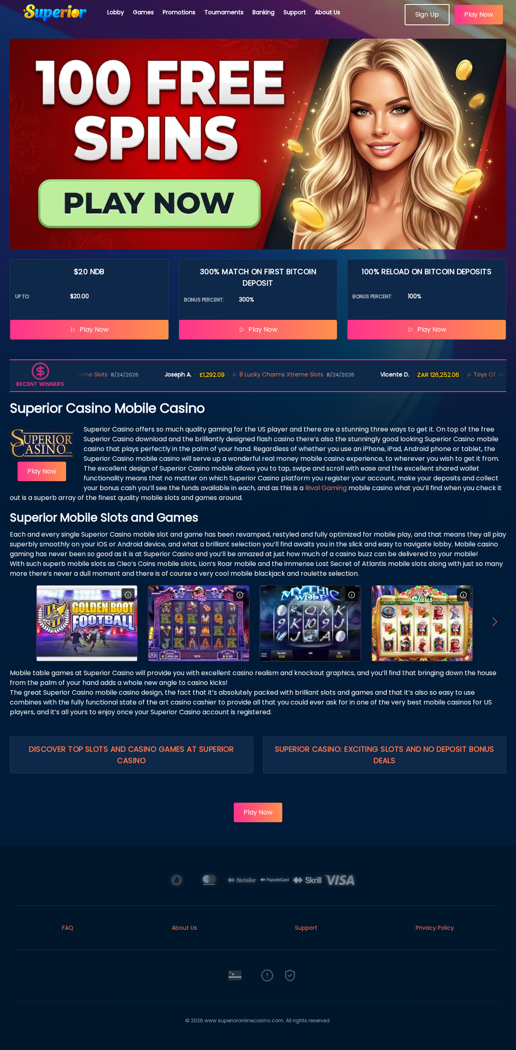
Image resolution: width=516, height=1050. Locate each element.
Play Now (478, 14)
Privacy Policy (435, 928)
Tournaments (224, 12)
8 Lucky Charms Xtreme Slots (250, 374)
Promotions (179, 12)
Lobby (115, 12)
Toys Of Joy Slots (467, 374)
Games (143, 12)
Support (294, 12)
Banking (263, 12)
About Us (327, 12)
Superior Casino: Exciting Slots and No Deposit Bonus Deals (384, 755)
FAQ (67, 928)
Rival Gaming (326, 488)
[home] (54, 22)
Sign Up (427, 14)
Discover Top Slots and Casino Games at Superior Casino (131, 755)
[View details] (128, 594)
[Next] (495, 623)
